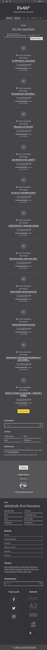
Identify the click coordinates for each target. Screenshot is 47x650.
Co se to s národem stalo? (23, 192)
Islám (29, 571)
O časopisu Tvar (30, 515)
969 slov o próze (22, 571)
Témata (16, 18)
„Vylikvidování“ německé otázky (23, 225)
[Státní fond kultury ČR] (33, 633)
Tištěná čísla (8, 436)
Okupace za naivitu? (23, 127)
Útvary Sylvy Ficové (10, 571)
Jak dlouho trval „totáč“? (23, 159)
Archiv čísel (28, 519)
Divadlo (6, 569)
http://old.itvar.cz (13, 452)
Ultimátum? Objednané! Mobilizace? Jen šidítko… (23, 358)
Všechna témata (36, 38)
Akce (28, 18)
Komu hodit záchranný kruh (23, 291)
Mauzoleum (34, 567)
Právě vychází (32, 35)
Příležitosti (34, 18)
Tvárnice (27, 511)
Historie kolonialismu (16, 569)
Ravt (23, 18)
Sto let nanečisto (13, 35)
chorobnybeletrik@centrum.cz (24, 492)
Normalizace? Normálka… (24, 94)
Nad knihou (23, 35)
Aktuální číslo (9, 511)
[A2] (33, 606)
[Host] (33, 598)
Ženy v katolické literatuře (12, 567)
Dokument (26, 569)
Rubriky (8, 18)
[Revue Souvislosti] (33, 615)
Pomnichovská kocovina (23, 324)
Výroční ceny (34, 569)
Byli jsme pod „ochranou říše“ (24, 258)
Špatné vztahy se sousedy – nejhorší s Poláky (23, 394)
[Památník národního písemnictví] (33, 624)
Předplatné (28, 523)
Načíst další (23, 411)
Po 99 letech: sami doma (23, 61)
